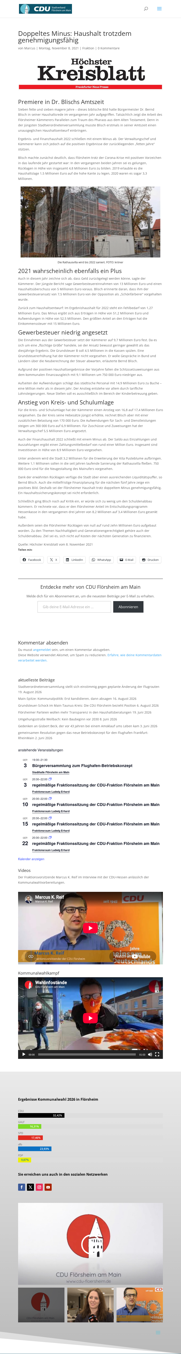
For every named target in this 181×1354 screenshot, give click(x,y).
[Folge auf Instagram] (39, 1187)
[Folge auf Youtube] (48, 1187)
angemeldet (42, 650)
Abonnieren (128, 606)
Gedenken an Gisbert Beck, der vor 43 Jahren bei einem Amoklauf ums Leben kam (78, 726)
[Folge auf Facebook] (21, 1187)
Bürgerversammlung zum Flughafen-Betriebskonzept (82, 765)
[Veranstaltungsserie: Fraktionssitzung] (50, 779)
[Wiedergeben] (24, 1054)
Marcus (29, 48)
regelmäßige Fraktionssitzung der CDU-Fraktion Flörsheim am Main (96, 785)
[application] (90, 1018)
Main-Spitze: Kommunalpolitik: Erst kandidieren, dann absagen (65, 698)
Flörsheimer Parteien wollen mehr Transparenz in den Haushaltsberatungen (75, 712)
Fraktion (88, 48)
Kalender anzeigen (31, 859)
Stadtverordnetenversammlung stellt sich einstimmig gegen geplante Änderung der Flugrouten (88, 687)
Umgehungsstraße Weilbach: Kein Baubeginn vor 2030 (58, 719)
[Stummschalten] (150, 1054)
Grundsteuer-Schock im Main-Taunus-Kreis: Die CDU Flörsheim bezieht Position (77, 705)
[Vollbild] (157, 1054)
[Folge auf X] (30, 1187)
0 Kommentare (109, 48)
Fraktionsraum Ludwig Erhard (51, 792)
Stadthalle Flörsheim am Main (50, 772)
